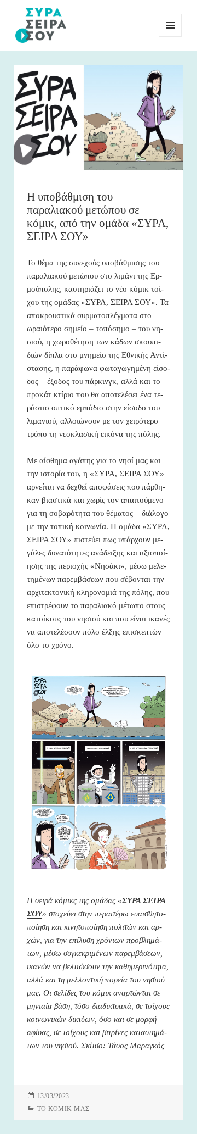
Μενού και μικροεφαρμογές (170, 36)
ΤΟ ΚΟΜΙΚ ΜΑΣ (63, 1109)
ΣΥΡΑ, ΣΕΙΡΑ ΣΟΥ (118, 302)
